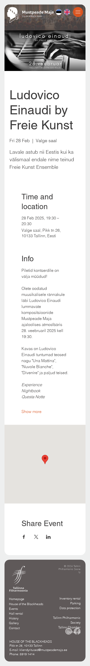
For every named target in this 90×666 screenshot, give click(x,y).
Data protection (70, 608)
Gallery (14, 623)
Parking (75, 603)
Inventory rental (70, 598)
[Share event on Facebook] (24, 537)
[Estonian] (59, 12)
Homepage (16, 599)
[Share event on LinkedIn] (48, 537)
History (13, 618)
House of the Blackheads (26, 604)
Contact (14, 628)
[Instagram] (68, 631)
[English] (67, 12)
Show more (32, 411)
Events (13, 609)
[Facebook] (77, 631)
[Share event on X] (36, 537)
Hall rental (16, 613)
